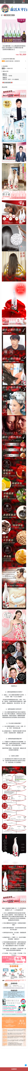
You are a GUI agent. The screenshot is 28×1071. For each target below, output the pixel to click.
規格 (3, 68)
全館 (3, 61)
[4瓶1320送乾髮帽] (14, 321)
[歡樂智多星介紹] (14, 93)
